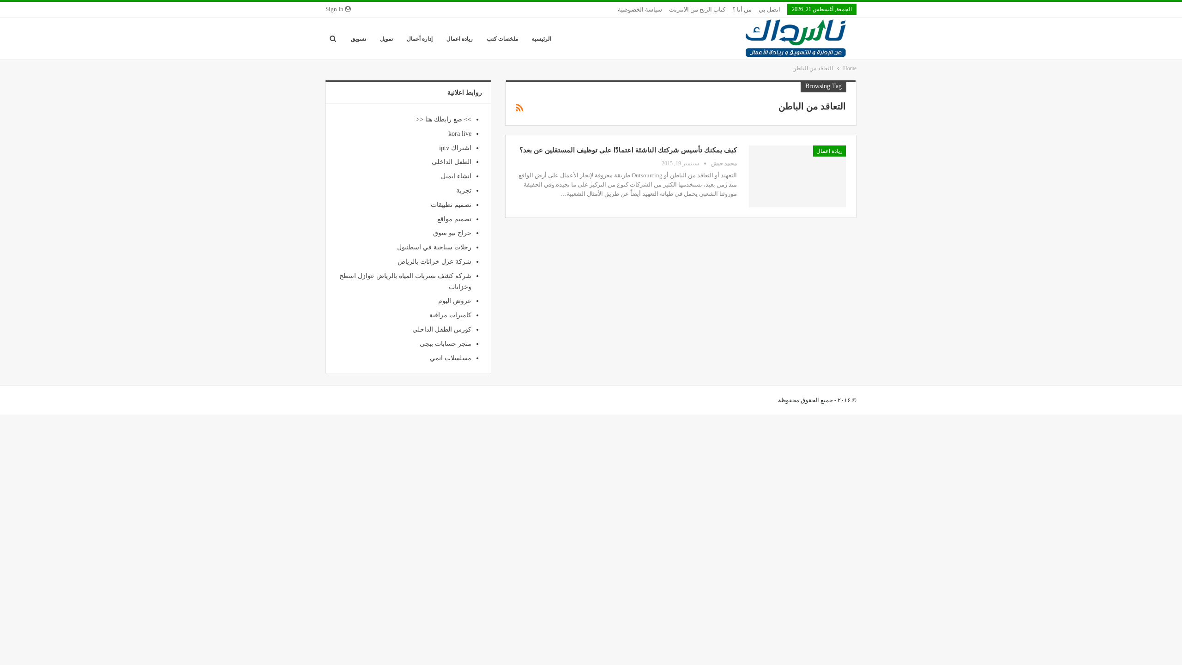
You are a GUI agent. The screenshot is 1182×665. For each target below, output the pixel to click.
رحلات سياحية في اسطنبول (434, 247)
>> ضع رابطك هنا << (443, 119)
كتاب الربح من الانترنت (697, 9)
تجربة (463, 190)
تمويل (386, 39)
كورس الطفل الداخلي (441, 329)
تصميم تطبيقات (451, 204)
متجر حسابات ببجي (445, 343)
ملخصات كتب (502, 39)
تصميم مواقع (454, 219)
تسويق (358, 39)
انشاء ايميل (456, 176)
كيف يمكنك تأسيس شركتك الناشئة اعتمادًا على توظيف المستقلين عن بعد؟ (628, 150)
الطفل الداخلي (451, 161)
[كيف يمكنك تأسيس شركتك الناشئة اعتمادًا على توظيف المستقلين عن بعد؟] (797, 176)
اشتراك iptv (455, 148)
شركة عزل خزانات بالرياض (434, 261)
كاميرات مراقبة (450, 315)
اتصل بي (769, 9)
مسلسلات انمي (450, 358)
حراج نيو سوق (452, 233)
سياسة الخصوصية (640, 9)
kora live (459, 133)
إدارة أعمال (420, 39)
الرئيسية (541, 39)
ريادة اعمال (459, 39)
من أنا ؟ (742, 9)
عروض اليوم (454, 300)
